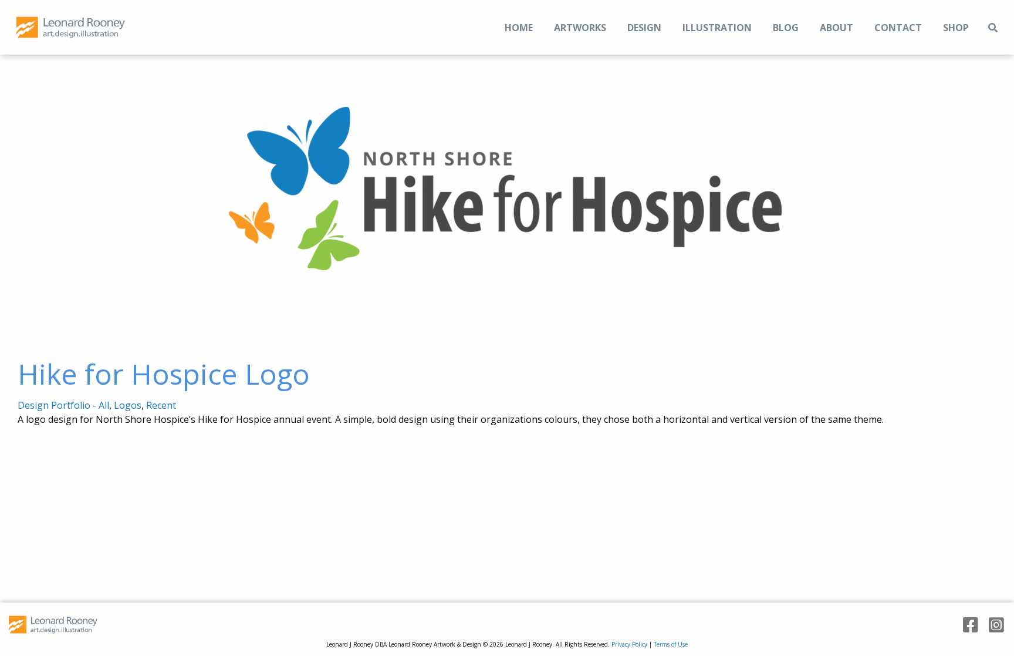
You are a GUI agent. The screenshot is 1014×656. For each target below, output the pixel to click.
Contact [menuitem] (898, 27)
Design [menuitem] (644, 27)
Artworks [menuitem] (580, 27)
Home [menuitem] (519, 27)
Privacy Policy (629, 644)
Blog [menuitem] (786, 27)
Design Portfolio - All (63, 405)
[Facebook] (966, 625)
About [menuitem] (836, 27)
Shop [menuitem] (956, 27)
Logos (127, 405)
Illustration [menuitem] (717, 27)
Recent (161, 405)
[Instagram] (992, 625)
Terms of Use (671, 644)
